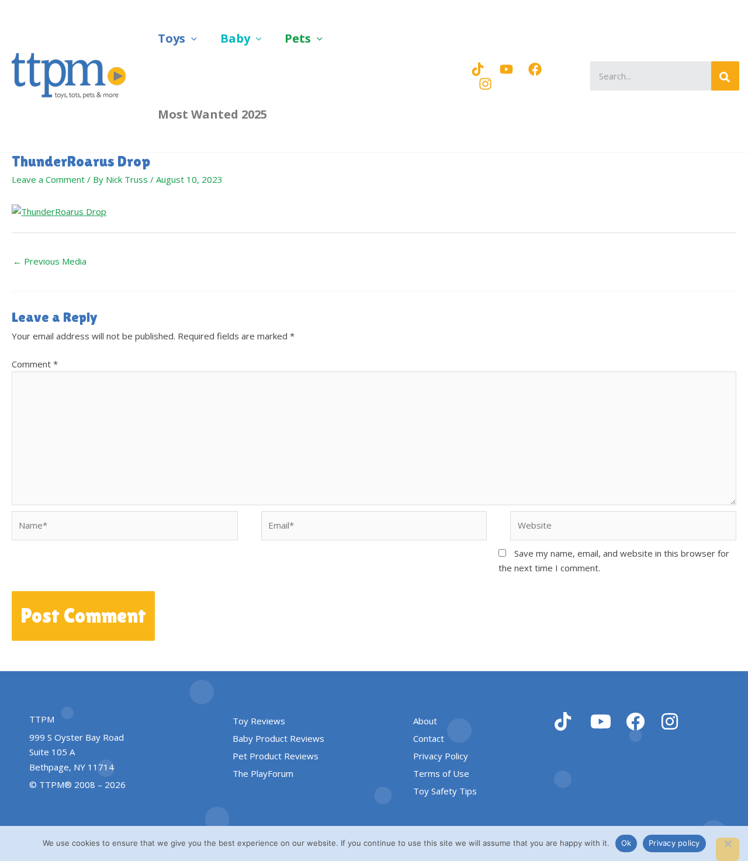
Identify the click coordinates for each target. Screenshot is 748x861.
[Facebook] (535, 69)
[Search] (725, 76)
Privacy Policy (440, 756)
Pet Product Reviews (275, 756)
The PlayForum (263, 773)
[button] (191, 38)
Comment (35, 364)
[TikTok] (477, 69)
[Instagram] (485, 84)
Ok (626, 843)
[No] (727, 849)
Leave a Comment (48, 179)
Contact (428, 738)
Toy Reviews (259, 721)
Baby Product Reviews (278, 738)
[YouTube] (506, 69)
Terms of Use (441, 773)
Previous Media (49, 261)
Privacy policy (674, 843)
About (425, 721)
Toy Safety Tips (445, 791)
